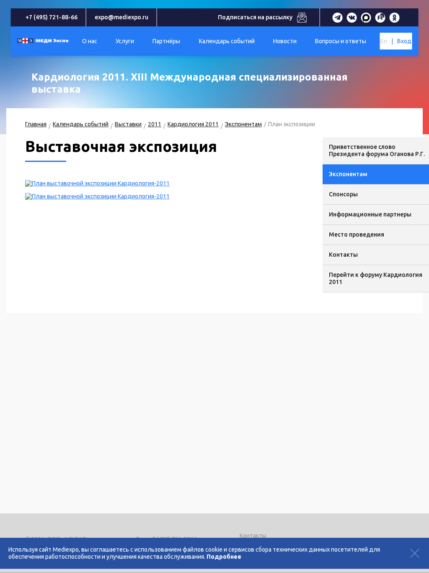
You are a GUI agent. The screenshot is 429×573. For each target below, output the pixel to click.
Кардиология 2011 (193, 124)
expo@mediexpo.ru (121, 17)
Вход (404, 41)
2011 (154, 124)
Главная (36, 124)
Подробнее (224, 556)
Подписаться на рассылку (255, 17)
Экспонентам (243, 124)
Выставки (128, 124)
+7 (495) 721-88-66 (52, 17)
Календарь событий (81, 124)
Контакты (253, 535)
